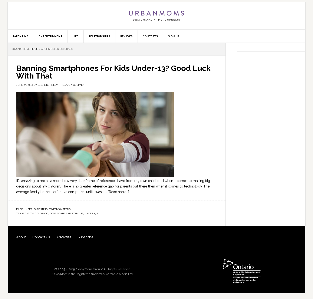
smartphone (74, 213)
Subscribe (85, 237)
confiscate (57, 213)
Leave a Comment (74, 84)
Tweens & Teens (59, 209)
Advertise (63, 237)
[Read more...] (118, 192)
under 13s (91, 213)
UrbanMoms (156, 15)
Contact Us (41, 237)
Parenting (41, 209)
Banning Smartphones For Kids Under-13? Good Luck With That (113, 72)
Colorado (41, 213)
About (21, 237)
